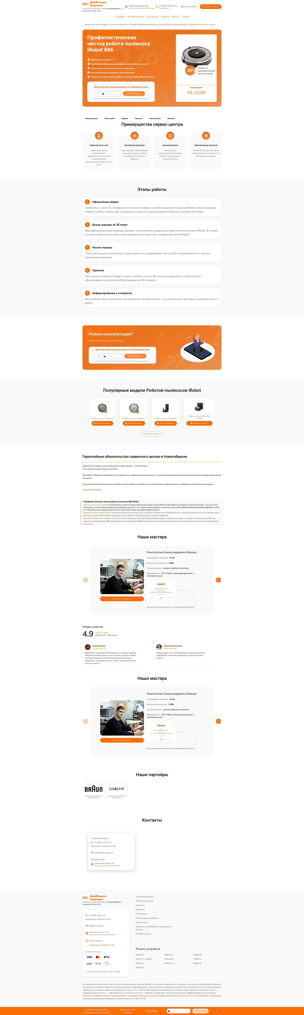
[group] (94, 791)
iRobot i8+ (198, 954)
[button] (218, 580)
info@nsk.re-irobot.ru (104, 853)
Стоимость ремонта (145, 896)
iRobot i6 (198, 963)
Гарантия (138, 118)
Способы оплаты (143, 934)
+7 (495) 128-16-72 (168, 5)
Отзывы (186, 17)
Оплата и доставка (144, 901)
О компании (120, 17)
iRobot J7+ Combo (144, 959)
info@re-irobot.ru (96, 926)
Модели (125, 118)
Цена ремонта (152, 17)
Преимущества (91, 118)
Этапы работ (109, 118)
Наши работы (155, 118)
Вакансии (165, 17)
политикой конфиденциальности (138, 98)
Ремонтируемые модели (147, 918)
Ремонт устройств (137, 17)
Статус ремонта (190, 6)
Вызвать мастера (123, 599)
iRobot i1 (198, 959)
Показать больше (152, 434)
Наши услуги (142, 922)
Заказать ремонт (103, 423)
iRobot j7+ (140, 963)
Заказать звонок (212, 6)
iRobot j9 (140, 954)
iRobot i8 (140, 967)
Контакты (176, 17)
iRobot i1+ (169, 954)
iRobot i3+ (169, 963)
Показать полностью (92, 489)
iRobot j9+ (169, 959)
